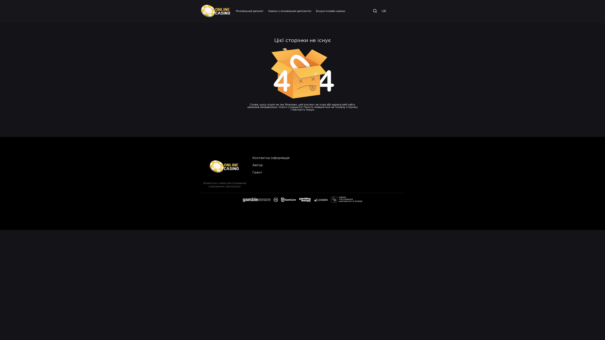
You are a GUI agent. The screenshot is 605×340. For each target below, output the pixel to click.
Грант (257, 172)
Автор (257, 165)
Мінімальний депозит (250, 11)
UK (384, 11)
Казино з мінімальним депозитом (289, 11)
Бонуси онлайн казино (330, 11)
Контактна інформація (270, 158)
